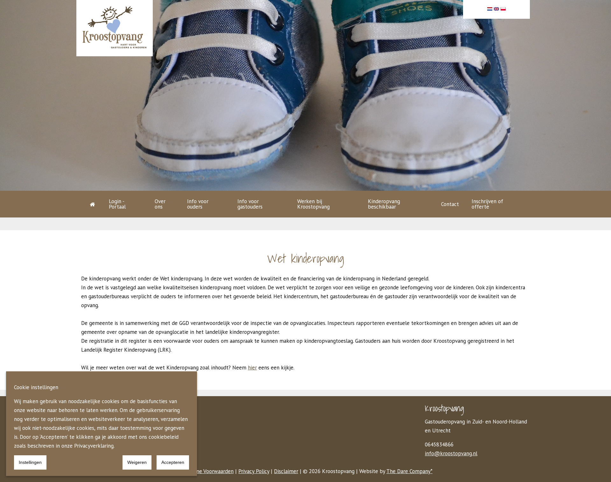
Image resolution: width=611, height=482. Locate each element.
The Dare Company (408, 471)
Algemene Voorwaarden (206, 471)
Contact (450, 204)
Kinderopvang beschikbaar (384, 204)
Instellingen (30, 462)
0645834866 (439, 444)
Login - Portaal (117, 204)
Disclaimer (286, 471)
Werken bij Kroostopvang (313, 204)
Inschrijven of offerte (487, 204)
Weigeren (137, 462)
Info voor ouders (197, 204)
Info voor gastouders (250, 204)
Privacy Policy (253, 471)
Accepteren (172, 462)
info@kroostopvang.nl (451, 453)
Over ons (160, 204)
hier (252, 367)
